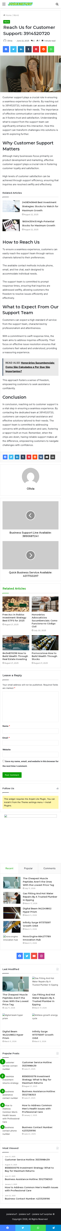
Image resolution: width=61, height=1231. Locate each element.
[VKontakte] (40, 457)
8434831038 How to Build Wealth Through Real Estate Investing (15, 656)
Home (8, 15)
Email (6, 737)
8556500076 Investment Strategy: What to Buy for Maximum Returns (36, 1079)
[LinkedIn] (17, 457)
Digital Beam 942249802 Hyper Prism (13, 1035)
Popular (28, 868)
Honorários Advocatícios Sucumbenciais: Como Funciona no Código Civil (44, 620)
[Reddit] (35, 457)
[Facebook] (5, 457)
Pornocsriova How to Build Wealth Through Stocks (44, 656)
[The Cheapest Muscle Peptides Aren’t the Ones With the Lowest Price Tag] (11, 883)
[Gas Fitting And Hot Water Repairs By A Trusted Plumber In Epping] (11, 898)
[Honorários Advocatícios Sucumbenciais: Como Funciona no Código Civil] (45, 604)
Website (7, 749)
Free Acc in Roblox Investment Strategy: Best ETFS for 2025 (14, 617)
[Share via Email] (46, 457)
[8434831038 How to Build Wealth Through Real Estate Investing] (16, 642)
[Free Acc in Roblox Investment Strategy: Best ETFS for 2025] (16, 604)
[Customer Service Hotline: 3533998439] (11, 1067)
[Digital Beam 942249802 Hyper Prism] (11, 913)
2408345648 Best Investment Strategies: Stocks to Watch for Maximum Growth (40, 206)
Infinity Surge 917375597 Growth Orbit (42, 1035)
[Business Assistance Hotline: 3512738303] (11, 1096)
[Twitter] (11, 457)
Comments (49, 868)
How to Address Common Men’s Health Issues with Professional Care (37, 1108)
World (16, 15)
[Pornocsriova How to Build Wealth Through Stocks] (45, 642)
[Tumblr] (23, 457)
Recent (9, 868)
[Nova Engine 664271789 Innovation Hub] (11, 941)
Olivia (9, 41)
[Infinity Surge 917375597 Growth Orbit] (11, 927)
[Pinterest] (29, 457)
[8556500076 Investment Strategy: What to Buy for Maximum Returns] (11, 1081)
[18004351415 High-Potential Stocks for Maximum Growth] (11, 225)
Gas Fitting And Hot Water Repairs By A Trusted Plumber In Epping (40, 896)
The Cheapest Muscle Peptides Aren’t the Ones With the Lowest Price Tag (38, 881)
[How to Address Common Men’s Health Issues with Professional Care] (11, 1114)
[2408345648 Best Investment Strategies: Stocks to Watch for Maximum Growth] (11, 206)
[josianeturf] (20, 4)
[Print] (52, 457)
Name (6, 726)
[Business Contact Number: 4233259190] (11, 1132)
